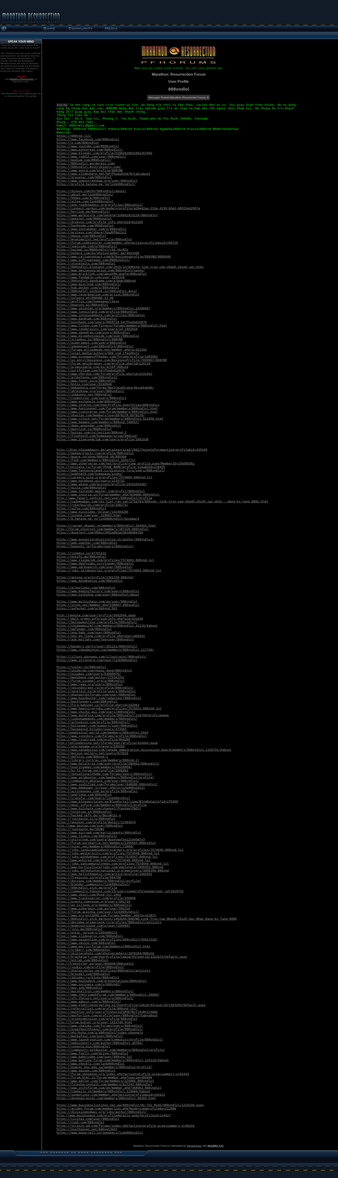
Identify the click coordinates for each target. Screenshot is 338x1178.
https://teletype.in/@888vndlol (84, 812)
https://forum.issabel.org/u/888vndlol (91, 681)
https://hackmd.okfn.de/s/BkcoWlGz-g (89, 815)
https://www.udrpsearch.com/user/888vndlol (94, 567)
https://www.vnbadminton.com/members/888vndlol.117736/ (105, 650)
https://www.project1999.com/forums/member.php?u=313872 (106, 915)
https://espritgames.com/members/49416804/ (94, 767)
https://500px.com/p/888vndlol (83, 198)
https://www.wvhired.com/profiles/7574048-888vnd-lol (103, 860)
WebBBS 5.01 (215, 1145)
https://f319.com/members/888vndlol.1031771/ (96, 460)
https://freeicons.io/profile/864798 (89, 877)
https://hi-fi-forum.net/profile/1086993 (92, 770)
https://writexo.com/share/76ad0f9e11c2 (91, 232)
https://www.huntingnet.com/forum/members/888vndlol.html (107, 408)
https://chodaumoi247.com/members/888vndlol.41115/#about (107, 626)
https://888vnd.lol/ (74, 136)
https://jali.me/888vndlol (80, 929)
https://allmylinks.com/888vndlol (86, 588)
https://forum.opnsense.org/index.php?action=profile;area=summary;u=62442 (123, 1074)
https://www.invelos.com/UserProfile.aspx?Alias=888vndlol (108, 405)
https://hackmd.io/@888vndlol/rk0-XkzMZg (92, 250)
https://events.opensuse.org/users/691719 (93, 901)
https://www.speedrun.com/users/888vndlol (93, 332)
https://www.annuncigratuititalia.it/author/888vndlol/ (105, 539)
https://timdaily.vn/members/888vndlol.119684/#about (103, 1091)
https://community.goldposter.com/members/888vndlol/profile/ (111, 1050)
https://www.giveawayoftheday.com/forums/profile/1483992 (107, 356)
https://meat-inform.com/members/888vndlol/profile (102, 805)
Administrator (194, 1145)
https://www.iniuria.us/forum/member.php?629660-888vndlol (108, 494)
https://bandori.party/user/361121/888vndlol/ (97, 646)
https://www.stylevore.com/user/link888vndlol (97, 660)
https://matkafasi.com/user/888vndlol (90, 1036)
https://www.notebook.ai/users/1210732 (91, 481)
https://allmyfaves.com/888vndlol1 (87, 377)
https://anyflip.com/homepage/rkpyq (88, 301)
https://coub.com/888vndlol (80, 1122)
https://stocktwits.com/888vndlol (86, 263)
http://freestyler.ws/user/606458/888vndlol (95, 964)
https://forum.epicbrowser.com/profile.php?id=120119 (103, 363)
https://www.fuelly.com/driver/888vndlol (92, 1053)
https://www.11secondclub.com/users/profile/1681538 (103, 439)
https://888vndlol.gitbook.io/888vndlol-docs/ (97, 291)
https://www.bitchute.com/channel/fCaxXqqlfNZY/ (99, 808)
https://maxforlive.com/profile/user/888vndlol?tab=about (107, 1015)
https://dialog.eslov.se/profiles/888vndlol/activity (103, 970)
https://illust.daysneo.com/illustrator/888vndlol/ (102, 657)
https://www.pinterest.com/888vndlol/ (90, 150)
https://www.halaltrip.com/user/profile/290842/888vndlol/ (108, 763)
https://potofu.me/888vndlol (81, 557)
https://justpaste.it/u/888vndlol (86, 819)
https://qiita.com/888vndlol (81, 488)
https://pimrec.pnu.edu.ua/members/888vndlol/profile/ (104, 1067)
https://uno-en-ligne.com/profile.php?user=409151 (101, 636)
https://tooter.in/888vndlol (81, 667)
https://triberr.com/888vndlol (83, 950)
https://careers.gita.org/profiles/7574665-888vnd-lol (104, 477)
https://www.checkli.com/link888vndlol (91, 1064)
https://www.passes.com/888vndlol (86, 1070)
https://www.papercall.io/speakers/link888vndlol (100, 1133)
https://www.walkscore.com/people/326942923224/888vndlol (107, 215)
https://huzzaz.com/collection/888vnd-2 (91, 432)
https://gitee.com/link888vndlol (85, 201)
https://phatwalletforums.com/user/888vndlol (96, 694)
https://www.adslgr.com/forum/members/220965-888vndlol (105, 1081)
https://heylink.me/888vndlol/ (83, 212)
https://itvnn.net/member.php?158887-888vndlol (98, 605)
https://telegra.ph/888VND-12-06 (85, 298)
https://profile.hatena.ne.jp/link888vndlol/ (96, 184)
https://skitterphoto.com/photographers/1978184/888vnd (105, 953)
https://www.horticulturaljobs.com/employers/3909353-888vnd (110, 867)
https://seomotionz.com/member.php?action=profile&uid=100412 (111, 1095)
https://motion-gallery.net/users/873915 (92, 753)
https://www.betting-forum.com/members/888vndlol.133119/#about (113, 1060)
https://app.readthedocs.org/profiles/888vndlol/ (100, 205)
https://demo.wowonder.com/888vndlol (89, 425)
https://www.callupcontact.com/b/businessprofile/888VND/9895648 (114, 256)
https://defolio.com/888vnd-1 (82, 757)
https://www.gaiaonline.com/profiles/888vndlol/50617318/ (107, 939)
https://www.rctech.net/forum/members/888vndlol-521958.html (110, 419)
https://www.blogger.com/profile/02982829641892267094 (104, 153)
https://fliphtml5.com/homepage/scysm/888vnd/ (97, 436)
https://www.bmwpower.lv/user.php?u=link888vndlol (101, 788)
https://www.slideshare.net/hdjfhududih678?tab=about (103, 174)
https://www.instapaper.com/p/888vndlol (91, 229)
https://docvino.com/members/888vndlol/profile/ (99, 881)
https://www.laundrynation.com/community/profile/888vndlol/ (110, 1039)
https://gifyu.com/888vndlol (81, 508)
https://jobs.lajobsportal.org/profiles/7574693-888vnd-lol (109, 570)
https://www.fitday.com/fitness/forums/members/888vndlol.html (112, 325)
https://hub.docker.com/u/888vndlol (88, 287)
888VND (62, 105)
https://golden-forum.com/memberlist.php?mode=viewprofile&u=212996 (116, 1108)
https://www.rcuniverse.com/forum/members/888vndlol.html (107, 412)
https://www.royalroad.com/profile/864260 (93, 739)
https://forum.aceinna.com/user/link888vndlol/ (98, 912)
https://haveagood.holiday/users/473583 (91, 729)
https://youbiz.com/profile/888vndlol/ (91, 967)
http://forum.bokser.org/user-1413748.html (94, 1022)
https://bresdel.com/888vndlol (83, 974)
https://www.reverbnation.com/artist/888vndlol (98, 294)
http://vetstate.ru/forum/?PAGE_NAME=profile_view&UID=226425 (111, 467)
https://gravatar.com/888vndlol (84, 177)
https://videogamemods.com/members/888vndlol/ (97, 719)
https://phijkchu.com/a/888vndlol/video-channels (100, 1033)
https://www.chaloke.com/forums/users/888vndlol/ (100, 1026)
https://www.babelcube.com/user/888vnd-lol (94, 1057)
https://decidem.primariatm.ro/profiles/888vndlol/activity (109, 922)
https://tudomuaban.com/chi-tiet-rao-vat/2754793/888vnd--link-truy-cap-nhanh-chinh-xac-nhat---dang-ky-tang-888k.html (162, 501)
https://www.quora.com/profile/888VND (90, 170)
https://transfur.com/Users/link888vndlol (93, 798)
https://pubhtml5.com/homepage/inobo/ (90, 474)
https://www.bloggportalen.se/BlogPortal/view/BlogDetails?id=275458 (117, 801)
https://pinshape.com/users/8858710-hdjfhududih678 (102, 322)
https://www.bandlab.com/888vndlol (87, 319)
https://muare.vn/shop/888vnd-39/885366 (91, 457)
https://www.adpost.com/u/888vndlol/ (89, 1001)
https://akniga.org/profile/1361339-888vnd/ (95, 577)
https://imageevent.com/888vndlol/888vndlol (95, 346)
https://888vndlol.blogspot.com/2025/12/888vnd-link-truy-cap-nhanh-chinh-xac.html (130, 267)
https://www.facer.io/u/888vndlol (86, 381)
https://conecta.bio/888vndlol (83, 1046)
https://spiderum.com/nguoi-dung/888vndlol (94, 670)
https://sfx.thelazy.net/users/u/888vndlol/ (95, 998)
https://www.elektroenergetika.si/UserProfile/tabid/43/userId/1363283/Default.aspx (131, 1005)
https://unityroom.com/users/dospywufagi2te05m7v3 (101, 839)
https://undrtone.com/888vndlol (84, 795)
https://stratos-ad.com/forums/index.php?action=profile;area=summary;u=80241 (126, 1126)
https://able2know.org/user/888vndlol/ (91, 391)
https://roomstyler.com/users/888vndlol (91, 398)
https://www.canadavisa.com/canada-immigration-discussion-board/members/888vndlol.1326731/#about (144, 750)
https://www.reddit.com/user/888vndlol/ (91, 156)
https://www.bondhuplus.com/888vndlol (90, 581)
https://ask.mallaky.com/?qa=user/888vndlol (95, 639)
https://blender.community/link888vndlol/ (93, 884)
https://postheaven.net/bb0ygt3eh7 (87, 1129)
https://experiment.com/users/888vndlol (91, 343)
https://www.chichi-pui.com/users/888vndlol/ (96, 712)
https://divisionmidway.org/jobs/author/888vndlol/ (102, 1112)
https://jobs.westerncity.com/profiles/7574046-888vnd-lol (108, 853)
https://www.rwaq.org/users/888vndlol (90, 684)
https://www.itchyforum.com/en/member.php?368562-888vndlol (109, 1088)
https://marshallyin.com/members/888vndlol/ (95, 991)
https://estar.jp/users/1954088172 (87, 932)
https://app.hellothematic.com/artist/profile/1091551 (104, 874)
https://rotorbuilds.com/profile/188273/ (92, 505)
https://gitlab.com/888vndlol (82, 960)
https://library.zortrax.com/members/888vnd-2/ (98, 760)
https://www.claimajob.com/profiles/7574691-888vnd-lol (105, 560)
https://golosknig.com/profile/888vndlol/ (93, 722)
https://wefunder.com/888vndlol (84, 629)
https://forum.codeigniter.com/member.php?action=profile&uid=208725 (117, 243)
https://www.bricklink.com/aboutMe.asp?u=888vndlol (102, 274)
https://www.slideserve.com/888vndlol (90, 936)
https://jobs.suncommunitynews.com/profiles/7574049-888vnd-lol (113, 864)
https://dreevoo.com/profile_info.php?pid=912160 (100, 222)
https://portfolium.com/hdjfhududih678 (91, 370)
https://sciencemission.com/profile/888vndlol (97, 1019)
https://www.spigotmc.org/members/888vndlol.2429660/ (103, 308)
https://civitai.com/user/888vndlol (88, 1119)
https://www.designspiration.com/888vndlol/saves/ (101, 270)
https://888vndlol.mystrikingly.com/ (89, 167)
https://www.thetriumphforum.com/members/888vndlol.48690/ (108, 995)
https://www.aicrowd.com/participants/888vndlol (99, 832)
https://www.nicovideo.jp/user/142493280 (92, 512)
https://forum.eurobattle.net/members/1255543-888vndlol (106, 843)
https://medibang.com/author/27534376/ (91, 677)
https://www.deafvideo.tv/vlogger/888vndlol (95, 563)
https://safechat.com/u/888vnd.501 (87, 608)
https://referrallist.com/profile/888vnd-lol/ (97, 1008)
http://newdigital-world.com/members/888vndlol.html (103, 732)
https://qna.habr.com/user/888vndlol (89, 632)
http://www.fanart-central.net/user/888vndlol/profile (104, 498)
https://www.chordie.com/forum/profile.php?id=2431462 (104, 374)
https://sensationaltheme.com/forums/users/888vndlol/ (104, 774)
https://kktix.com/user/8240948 (84, 384)
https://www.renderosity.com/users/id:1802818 (97, 329)
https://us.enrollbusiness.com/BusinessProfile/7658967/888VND (112, 360)
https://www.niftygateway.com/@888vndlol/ (93, 260)
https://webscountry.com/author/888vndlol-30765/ (100, 1043)
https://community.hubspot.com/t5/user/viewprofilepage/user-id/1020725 (120, 891)
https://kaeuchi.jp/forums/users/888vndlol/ (95, 546)
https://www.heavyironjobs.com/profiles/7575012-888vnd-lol (109, 708)
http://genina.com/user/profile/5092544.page (96, 615)
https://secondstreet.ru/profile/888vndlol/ (95, 688)
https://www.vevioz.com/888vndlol (86, 943)
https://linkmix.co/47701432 (81, 553)
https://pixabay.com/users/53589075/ (89, 674)
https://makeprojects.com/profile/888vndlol (95, 453)
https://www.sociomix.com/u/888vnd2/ (89, 984)
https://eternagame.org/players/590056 (91, 746)
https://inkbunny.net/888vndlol (84, 394)
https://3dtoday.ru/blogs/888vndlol (88, 977)
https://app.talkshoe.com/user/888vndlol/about (98, 594)
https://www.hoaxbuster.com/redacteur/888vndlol (99, 698)
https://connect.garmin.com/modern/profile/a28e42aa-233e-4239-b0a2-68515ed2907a (128, 208)
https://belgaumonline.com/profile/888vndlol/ (97, 622)
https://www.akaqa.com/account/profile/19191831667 (102, 484)
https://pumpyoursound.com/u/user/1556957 (93, 926)
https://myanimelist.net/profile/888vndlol (94, 239)
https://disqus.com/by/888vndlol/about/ (91, 191)
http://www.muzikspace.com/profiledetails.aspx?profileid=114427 (114, 1115)
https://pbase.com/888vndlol (81, 236)
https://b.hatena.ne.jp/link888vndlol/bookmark (98, 519)
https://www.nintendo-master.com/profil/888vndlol (101, 491)
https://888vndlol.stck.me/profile (87, 888)
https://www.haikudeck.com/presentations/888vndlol (102, 981)
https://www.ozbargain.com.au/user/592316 (93, 908)
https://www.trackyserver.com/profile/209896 (96, 898)
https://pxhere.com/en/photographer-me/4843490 (98, 253)
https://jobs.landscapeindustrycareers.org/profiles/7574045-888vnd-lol (120, 850)
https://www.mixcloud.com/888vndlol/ (89, 284)
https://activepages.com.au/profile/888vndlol (97, 791)
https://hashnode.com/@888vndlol (85, 225)
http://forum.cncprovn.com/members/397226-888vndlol (103, 529)
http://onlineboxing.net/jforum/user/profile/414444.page (107, 743)
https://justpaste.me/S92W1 (80, 829)
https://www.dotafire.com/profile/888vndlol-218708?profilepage (113, 715)
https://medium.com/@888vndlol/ (84, 160)
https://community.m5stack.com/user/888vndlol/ (98, 781)
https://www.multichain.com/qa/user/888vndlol (97, 601)
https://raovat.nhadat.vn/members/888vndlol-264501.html (106, 525)
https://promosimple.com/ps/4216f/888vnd (92, 367)
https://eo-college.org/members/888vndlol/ (94, 905)
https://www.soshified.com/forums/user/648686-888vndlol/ (107, 784)
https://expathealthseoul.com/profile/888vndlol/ (100, 1029)
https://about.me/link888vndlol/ (85, 194)
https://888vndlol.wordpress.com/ (86, 163)
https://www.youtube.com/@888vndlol (88, 146)
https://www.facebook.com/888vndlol (88, 139)
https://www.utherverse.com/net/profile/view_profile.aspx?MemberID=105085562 (126, 463)
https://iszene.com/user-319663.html (89, 515)
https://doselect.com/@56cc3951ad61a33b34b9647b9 (100, 532)
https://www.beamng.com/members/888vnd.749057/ (98, 422)
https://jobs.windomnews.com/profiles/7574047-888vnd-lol (107, 857)
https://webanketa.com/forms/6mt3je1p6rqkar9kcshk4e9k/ (105, 388)
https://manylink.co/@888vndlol (84, 429)
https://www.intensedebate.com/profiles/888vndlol (101, 315)
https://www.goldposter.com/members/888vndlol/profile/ (105, 777)
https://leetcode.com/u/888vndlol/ (87, 246)
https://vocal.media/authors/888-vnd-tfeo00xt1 (98, 353)
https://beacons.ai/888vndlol (82, 305)
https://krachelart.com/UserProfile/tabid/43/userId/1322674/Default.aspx (122, 957)
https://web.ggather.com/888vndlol (87, 543)
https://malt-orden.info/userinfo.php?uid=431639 (100, 619)
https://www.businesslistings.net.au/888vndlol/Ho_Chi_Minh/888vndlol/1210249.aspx (130, 1105)
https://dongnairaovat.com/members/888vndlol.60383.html (106, 1098)
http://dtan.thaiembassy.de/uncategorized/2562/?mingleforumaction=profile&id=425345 (132, 450)
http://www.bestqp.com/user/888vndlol (90, 826)
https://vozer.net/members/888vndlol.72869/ (95, 846)
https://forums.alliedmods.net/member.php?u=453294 (102, 350)
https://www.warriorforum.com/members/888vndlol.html (103, 946)
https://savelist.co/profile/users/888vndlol (96, 691)
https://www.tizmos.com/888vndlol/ (87, 836)
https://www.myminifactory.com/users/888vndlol (98, 591)
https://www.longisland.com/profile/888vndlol (97, 312)
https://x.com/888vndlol (78, 143)
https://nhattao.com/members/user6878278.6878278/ (101, 415)
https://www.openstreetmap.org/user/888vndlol (97, 181)
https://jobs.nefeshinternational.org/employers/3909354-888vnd (113, 870)
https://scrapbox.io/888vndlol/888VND (90, 339)
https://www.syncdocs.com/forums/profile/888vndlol (102, 736)
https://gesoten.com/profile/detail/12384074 (96, 822)
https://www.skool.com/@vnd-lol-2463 (89, 895)
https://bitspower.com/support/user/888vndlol (97, 726)
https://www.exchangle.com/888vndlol (89, 401)
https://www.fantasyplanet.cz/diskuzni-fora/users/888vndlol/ (111, 470)
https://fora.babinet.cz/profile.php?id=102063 (98, 705)
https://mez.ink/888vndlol (80, 988)
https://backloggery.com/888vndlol (87, 701)
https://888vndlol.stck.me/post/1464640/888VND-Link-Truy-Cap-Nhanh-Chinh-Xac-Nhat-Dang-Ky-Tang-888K (147, 919)
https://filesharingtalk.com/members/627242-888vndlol (104, 1084)
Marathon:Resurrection (22, 79)
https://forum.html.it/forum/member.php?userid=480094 (104, 1077)
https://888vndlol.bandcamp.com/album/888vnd (96, 281)
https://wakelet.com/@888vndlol (84, 219)
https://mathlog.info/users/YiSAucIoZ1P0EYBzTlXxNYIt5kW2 (107, 1012)
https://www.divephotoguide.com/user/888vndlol (98, 336)
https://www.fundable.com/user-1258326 (91, 277)
